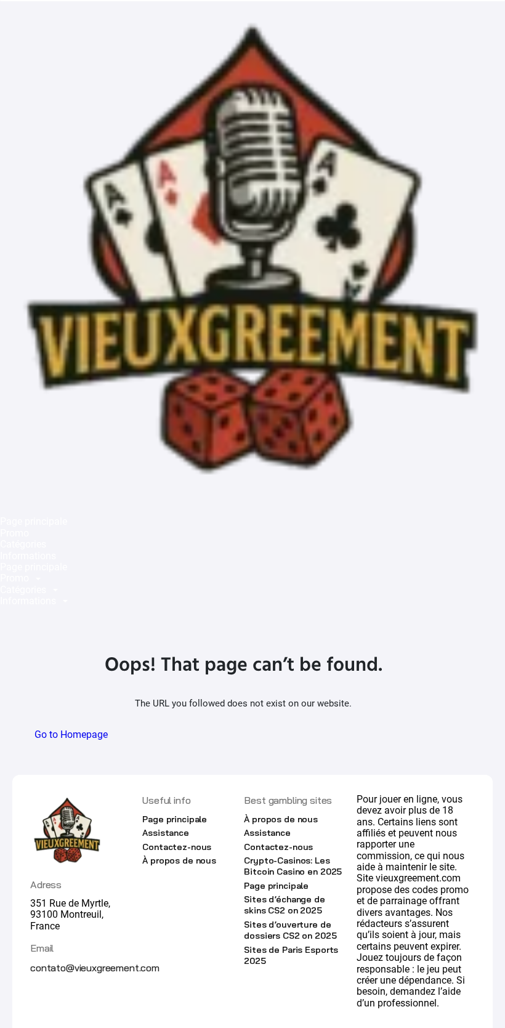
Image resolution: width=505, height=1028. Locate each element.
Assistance (165, 832)
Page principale (33, 521)
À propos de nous (179, 860)
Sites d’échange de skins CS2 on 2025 (284, 905)
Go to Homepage (71, 734)
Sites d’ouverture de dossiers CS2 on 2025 (290, 930)
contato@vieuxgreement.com (95, 967)
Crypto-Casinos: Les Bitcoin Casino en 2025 (293, 866)
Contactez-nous (176, 846)
